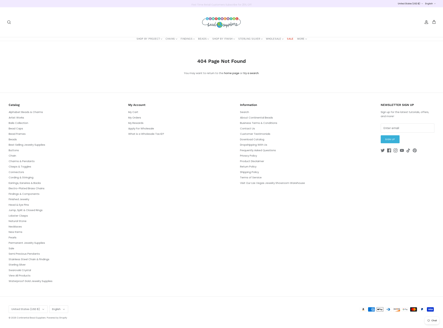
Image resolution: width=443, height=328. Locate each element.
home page (231, 73)
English (429, 3)
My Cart (133, 112)
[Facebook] (389, 150)
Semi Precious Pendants (24, 254)
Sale (290, 39)
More (301, 39)
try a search (251, 73)
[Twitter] (383, 150)
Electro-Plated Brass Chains (26, 188)
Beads (202, 39)
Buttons (14, 150)
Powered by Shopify (57, 317)
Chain (12, 155)
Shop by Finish (222, 39)
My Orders (134, 117)
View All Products (19, 275)
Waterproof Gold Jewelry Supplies (30, 281)
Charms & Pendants (22, 161)
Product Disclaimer (252, 161)
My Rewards (135, 123)
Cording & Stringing (21, 177)
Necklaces (15, 226)
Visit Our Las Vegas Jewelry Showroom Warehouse (272, 183)
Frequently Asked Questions (258, 150)
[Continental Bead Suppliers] (221, 22)
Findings (186, 39)
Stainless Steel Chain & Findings (29, 259)
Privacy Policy (248, 155)
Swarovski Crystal (20, 270)
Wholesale (273, 39)
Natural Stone (17, 221)
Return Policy (248, 166)
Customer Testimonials (255, 134)
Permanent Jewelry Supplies (27, 243)
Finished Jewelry (19, 199)
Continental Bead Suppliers (31, 317)
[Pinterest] (415, 150)
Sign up (390, 139)
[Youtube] (402, 150)
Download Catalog (252, 139)
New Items (15, 232)
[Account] (425, 22)
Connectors (16, 172)
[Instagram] (395, 150)
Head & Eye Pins (19, 205)
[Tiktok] (408, 150)
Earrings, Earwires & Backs (25, 183)
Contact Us (247, 128)
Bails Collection (18, 123)
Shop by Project (148, 39)
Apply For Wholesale (141, 128)
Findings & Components (24, 194)
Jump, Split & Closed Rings (26, 210)
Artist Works (16, 117)
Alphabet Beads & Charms (26, 112)
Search (244, 112)
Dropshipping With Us (253, 145)
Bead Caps (16, 128)
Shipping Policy (249, 172)
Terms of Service (251, 177)
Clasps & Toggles (20, 166)
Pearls (12, 237)
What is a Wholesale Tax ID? (146, 134)
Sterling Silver (249, 39)
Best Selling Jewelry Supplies (27, 145)
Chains (170, 39)
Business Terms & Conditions (258, 123)
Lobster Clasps (18, 215)
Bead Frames (17, 134)
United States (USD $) (409, 3)
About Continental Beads (256, 117)
